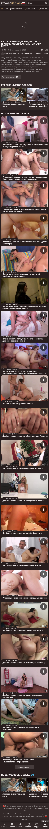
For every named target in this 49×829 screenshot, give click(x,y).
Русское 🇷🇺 (13, 3)
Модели (45, 827)
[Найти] (46, 3)
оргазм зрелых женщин (13, 9)
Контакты (24, 819)
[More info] (45, 140)
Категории (28, 827)
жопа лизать (31, 9)
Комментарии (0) (11, 77)
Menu (44, 821)
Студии (37, 827)
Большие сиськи (11, 54)
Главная (4, 827)
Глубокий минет (27, 54)
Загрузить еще (23, 767)
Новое (12, 827)
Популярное (20, 827)
